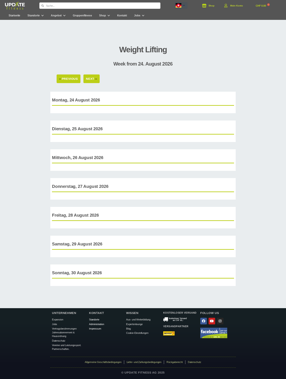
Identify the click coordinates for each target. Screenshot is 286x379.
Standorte (33, 15)
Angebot (56, 15)
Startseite (14, 15)
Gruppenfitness (82, 15)
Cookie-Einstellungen (137, 333)
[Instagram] (220, 321)
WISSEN (132, 313)
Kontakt (122, 15)
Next (91, 78)
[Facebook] (203, 321)
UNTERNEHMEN (64, 313)
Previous (68, 78)
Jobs (137, 15)
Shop (102, 15)
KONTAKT (96, 313)
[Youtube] (212, 321)
